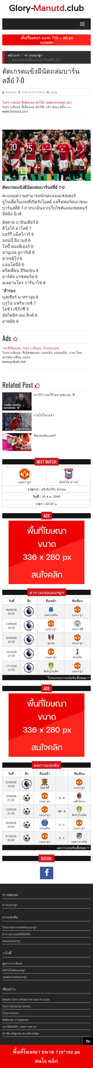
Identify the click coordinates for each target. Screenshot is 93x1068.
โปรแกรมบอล (10, 1013)
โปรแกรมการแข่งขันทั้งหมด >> (68, 677)
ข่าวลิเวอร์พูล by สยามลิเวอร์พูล (20, 1033)
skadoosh (11, 92)
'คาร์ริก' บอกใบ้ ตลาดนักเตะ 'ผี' (54, 394)
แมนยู (54, 92)
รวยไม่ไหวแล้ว (44, 415)
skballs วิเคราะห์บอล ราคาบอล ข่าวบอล (25, 999)
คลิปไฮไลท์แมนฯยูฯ (13, 970)
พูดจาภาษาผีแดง (12, 963)
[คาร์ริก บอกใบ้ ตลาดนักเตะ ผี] (18, 401)
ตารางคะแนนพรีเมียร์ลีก (16, 934)
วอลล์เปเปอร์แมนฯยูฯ (14, 977)
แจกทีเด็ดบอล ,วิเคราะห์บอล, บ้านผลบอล (30, 348)
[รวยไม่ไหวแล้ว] (18, 422)
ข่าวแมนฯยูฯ (33, 55)
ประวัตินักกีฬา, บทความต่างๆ (19, 1026)
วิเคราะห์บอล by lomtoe (16, 1006)
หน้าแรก (14, 55)
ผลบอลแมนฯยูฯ (11, 941)
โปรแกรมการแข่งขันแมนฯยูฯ (19, 927)
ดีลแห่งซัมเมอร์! (44, 435)
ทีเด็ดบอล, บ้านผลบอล (15, 1020)
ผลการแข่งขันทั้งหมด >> (73, 847)
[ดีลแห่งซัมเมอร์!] (18, 442)
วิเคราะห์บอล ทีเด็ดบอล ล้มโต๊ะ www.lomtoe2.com (37, 102)
